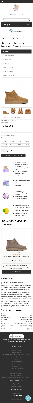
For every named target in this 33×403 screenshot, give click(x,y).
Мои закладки (16, 393)
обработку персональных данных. (16, 341)
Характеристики (8, 55)
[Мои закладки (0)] (2, 1)
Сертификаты (16, 352)
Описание (6, 51)
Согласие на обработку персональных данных (16, 378)
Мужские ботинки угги (18, 37)
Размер (3, 137)
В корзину (7, 155)
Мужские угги (7, 37)
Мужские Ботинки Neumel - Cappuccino (16, 256)
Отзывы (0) (7, 59)
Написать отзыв (21, 117)
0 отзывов (11, 117)
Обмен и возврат (8, 75)
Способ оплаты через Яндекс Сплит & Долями (16, 355)
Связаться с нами (16, 386)
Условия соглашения (16, 373)
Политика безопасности (16, 368)
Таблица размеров (16, 361)
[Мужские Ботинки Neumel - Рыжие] (5, 111)
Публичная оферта (16, 366)
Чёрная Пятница (16, 357)
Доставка (6, 63)
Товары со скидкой (17, 399)
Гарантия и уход (8, 71)
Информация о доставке (16, 364)
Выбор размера (8, 67)
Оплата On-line (16, 350)
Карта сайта (16, 384)
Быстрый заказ (19, 155)
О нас (16, 359)
